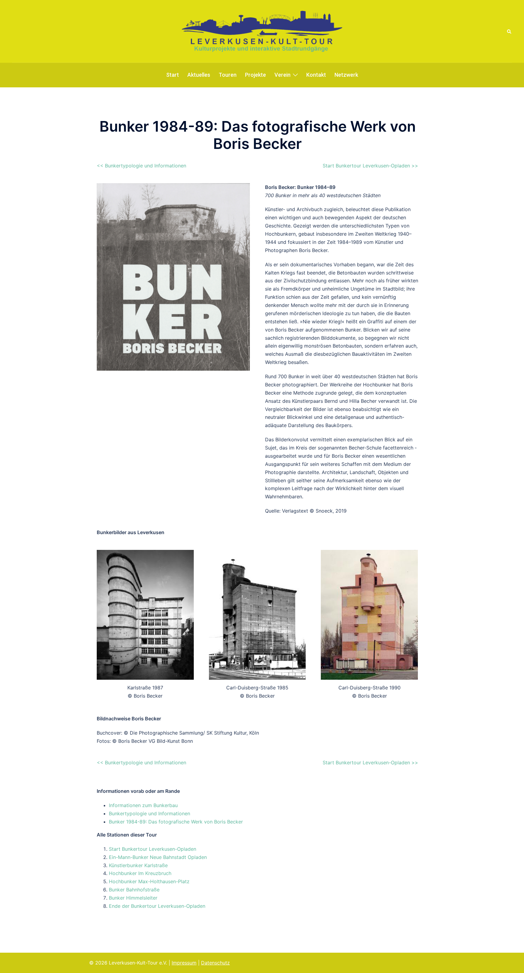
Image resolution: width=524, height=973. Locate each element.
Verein (282, 75)
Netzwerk (346, 75)
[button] (509, 31)
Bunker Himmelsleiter (133, 898)
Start (172, 75)
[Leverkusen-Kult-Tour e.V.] (262, 31)
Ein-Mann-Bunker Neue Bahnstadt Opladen (158, 857)
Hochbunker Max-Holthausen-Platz (149, 881)
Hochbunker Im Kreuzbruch (140, 873)
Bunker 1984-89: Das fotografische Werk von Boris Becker (176, 822)
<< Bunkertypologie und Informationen (141, 166)
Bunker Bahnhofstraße (134, 890)
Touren (228, 75)
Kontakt (316, 75)
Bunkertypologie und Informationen (149, 813)
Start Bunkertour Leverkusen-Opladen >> (370, 166)
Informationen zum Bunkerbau (143, 805)
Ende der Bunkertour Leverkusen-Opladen (157, 906)
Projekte (255, 75)
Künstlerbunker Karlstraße (138, 865)
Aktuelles (198, 75)
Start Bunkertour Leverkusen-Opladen (152, 849)
